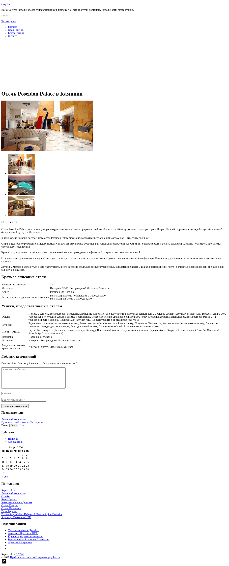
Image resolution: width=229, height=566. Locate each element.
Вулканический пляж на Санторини (22, 422)
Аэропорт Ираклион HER (23, 533)
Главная (12, 26)
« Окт (5, 476)
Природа (13, 438)
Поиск (5, 425)
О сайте (12, 36)
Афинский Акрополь (13, 419)
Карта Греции (16, 33)
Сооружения (15, 441)
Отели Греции (16, 29)
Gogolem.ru (7, 4)
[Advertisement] (102, 63)
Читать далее (8, 21)
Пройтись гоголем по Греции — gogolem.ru (35, 557)
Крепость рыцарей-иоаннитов (25, 536)
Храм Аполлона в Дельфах (23, 530)
